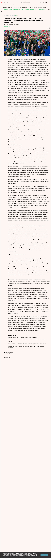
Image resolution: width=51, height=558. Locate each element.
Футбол (16, 15)
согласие (34, 554)
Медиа (42, 4)
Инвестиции (31, 4)
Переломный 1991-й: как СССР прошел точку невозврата (25, 9)
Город (29, 7)
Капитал (44, 7)
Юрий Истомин (7, 26)
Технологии (37, 4)
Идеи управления (23, 7)
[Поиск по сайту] (41, 2)
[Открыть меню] (49, 2)
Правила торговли (15, 7)
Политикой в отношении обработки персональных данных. (15, 556)
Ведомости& (34, 7)
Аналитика (40, 7)
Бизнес (14, 4)
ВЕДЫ (9, 7)
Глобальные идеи (8, 4)
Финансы (25, 4)
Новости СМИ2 (7, 357)
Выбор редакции (8, 9)
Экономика (20, 4)
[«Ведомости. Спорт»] (21, 2)
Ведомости (5, 7)
